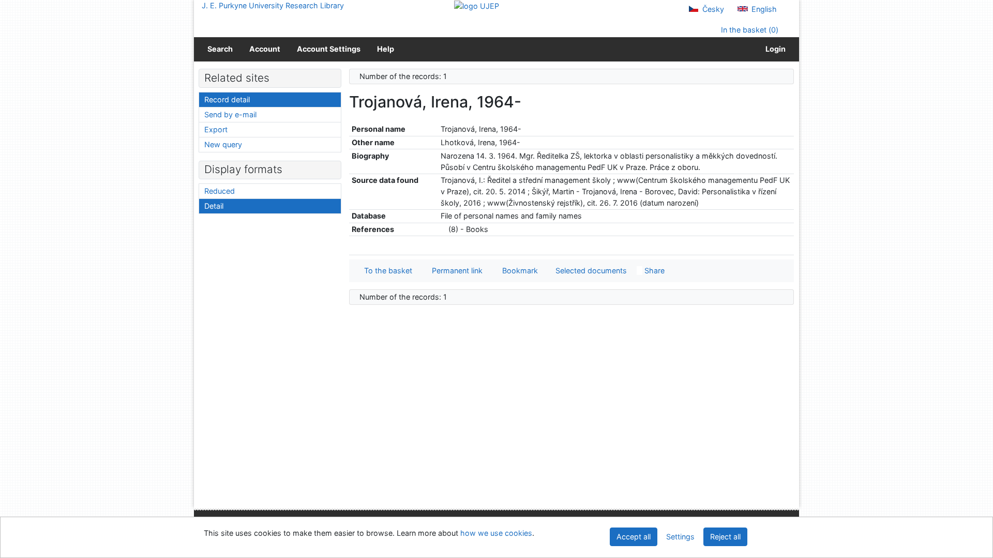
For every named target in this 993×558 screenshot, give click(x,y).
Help (385, 48)
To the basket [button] (386, 270)
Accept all (633, 536)
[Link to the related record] (443, 229)
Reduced (219, 191)
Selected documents (590, 270)
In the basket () (748, 29)
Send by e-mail (230, 114)
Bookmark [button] (518, 270)
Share (653, 270)
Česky (712, 9)
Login (774, 48)
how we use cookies (496, 533)
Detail (213, 206)
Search (220, 48)
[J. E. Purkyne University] (476, 5)
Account (264, 48)
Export (216, 129)
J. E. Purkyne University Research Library (273, 5)
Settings (680, 536)
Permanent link (455, 270)
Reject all (725, 536)
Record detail (227, 99)
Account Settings (328, 48)
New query (223, 144)
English (763, 9)
